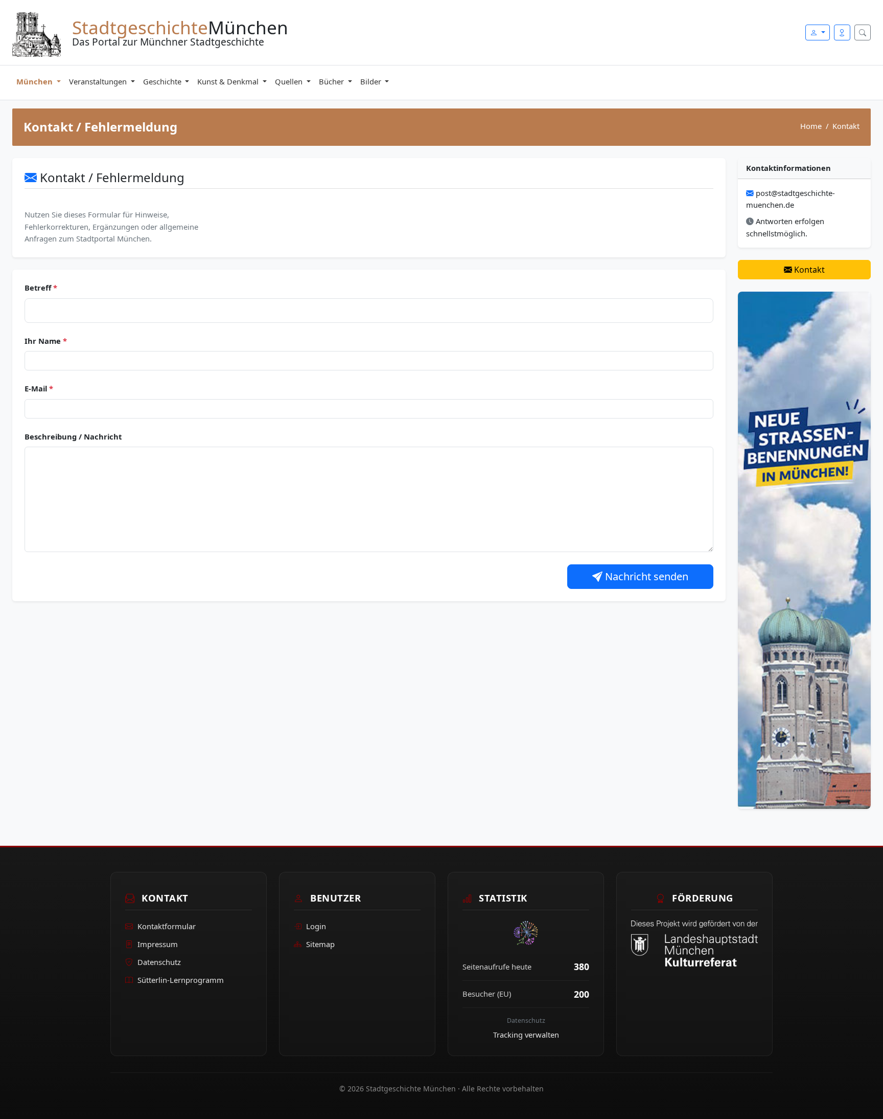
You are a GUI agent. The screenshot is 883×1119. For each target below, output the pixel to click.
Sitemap (320, 944)
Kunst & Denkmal (229, 81)
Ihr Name (46, 341)
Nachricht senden (645, 576)
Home (811, 126)
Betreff (41, 287)
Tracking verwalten (526, 1034)
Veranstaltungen (99, 81)
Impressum (157, 944)
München (35, 81)
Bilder (371, 81)
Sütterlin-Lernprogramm (180, 980)
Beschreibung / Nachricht (73, 436)
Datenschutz (159, 962)
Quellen (290, 81)
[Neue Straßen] (804, 549)
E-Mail (39, 388)
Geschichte (163, 81)
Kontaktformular (166, 926)
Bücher (332, 81)
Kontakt (808, 269)
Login (316, 926)
